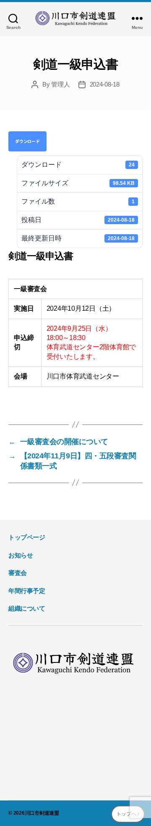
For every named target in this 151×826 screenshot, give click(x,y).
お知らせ (20, 555)
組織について (26, 608)
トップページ (26, 537)
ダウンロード (27, 141)
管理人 (60, 84)
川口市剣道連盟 (42, 813)
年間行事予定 (26, 590)
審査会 (17, 572)
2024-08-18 (105, 84)
